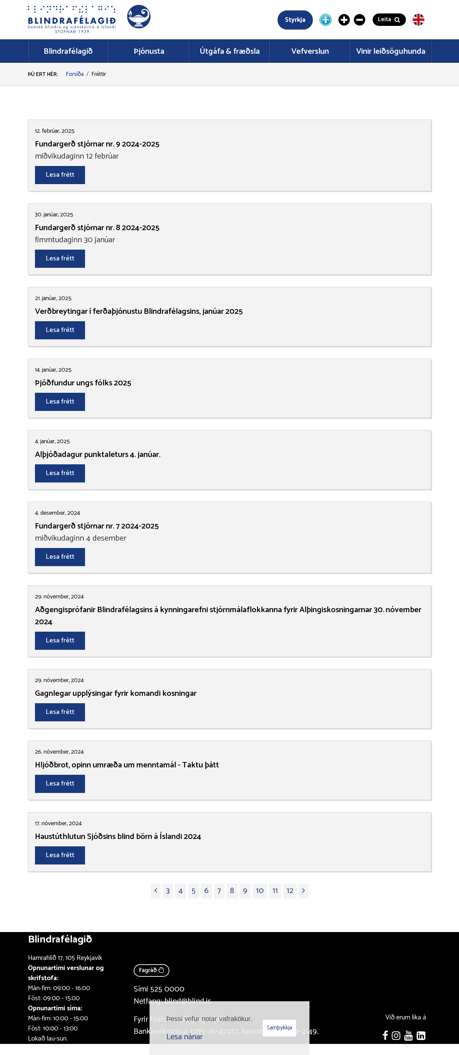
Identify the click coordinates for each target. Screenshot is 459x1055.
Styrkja (295, 20)
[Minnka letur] (360, 20)
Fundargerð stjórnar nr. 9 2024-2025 (97, 144)
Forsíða (75, 74)
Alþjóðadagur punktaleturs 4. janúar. (97, 455)
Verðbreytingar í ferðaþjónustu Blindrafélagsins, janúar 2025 (139, 312)
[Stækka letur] (344, 20)
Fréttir (98, 74)
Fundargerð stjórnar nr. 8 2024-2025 (97, 228)
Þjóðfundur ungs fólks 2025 (83, 383)
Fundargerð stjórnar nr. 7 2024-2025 (97, 526)
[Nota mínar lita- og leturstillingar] (326, 19)
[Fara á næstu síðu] (303, 891)
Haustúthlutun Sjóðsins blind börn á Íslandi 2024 (118, 837)
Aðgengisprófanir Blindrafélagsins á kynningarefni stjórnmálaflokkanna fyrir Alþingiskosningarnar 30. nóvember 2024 (228, 616)
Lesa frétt (60, 174)
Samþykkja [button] (279, 1027)
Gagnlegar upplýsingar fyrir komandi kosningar (116, 694)
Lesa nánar (184, 1037)
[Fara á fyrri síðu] (156, 891)
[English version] (418, 20)
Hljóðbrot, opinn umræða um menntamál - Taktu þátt (127, 765)
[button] (90, 19)
